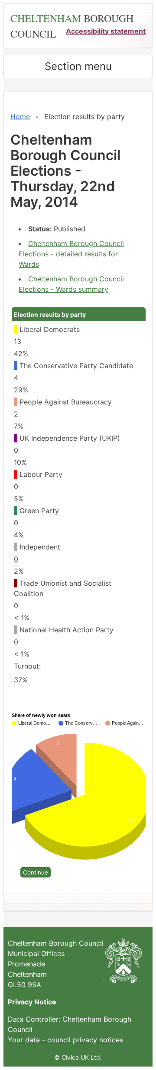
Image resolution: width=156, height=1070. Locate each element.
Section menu (78, 66)
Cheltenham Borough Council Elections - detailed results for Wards (71, 253)
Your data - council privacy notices (65, 1039)
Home (20, 116)
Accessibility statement (106, 31)
